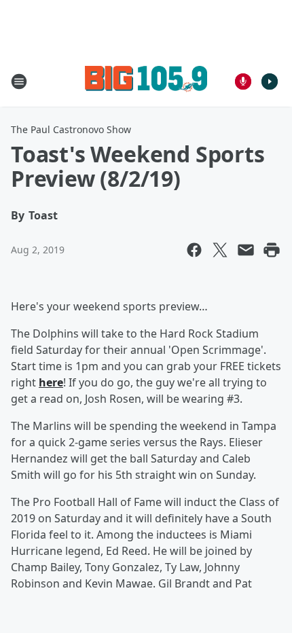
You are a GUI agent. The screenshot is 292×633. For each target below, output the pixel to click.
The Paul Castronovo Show (71, 129)
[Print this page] (271, 249)
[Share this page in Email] (245, 249)
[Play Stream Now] (269, 81)
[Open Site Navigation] (19, 81)
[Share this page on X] (220, 249)
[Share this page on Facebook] (194, 249)
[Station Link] (146, 81)
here (51, 382)
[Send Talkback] (243, 81)
